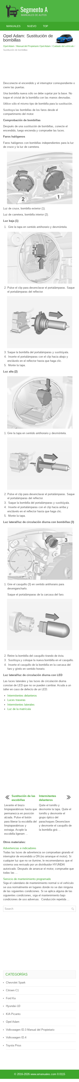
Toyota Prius (13, 1045)
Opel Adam (8, 46)
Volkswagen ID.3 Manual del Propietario (30, 1029)
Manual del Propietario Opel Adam (33, 46)
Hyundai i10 (13, 1006)
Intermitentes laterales (21, 704)
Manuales (13, 26)
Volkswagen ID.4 (16, 1037)
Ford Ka (11, 998)
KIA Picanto (13, 1014)
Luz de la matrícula (19, 709)
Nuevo (31, 26)
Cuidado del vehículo (63, 46)
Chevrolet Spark (15, 982)
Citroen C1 (12, 990)
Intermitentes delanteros (22, 695)
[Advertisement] (39, 66)
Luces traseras (16, 700)
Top (45, 26)
